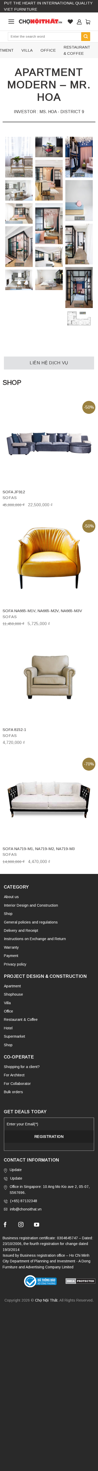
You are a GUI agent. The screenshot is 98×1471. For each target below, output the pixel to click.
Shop (8, 914)
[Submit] (85, 36)
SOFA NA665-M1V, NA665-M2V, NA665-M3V (42, 610)
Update (16, 1170)
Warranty (11, 947)
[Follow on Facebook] (5, 1225)
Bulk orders (13, 1092)
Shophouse (13, 994)
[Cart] (87, 21)
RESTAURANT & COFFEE (77, 50)
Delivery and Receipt (21, 930)
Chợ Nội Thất (46, 1300)
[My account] (79, 21)
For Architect (14, 1075)
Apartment (12, 986)
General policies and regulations (31, 922)
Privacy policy (15, 964)
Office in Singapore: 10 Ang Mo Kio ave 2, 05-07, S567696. (50, 1189)
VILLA (27, 50)
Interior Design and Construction (31, 905)
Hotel (8, 1028)
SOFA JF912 (14, 492)
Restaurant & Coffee (21, 1019)
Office (8, 1011)
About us (11, 897)
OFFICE (48, 50)
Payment (11, 956)
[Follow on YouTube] (36, 1225)
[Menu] (11, 21)
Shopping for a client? (22, 1067)
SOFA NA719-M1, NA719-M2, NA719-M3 (39, 848)
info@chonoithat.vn (26, 1209)
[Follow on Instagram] (21, 1225)
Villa (7, 1003)
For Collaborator (17, 1084)
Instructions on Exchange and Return (35, 939)
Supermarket (14, 1036)
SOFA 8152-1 (14, 729)
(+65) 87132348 (23, 1201)
